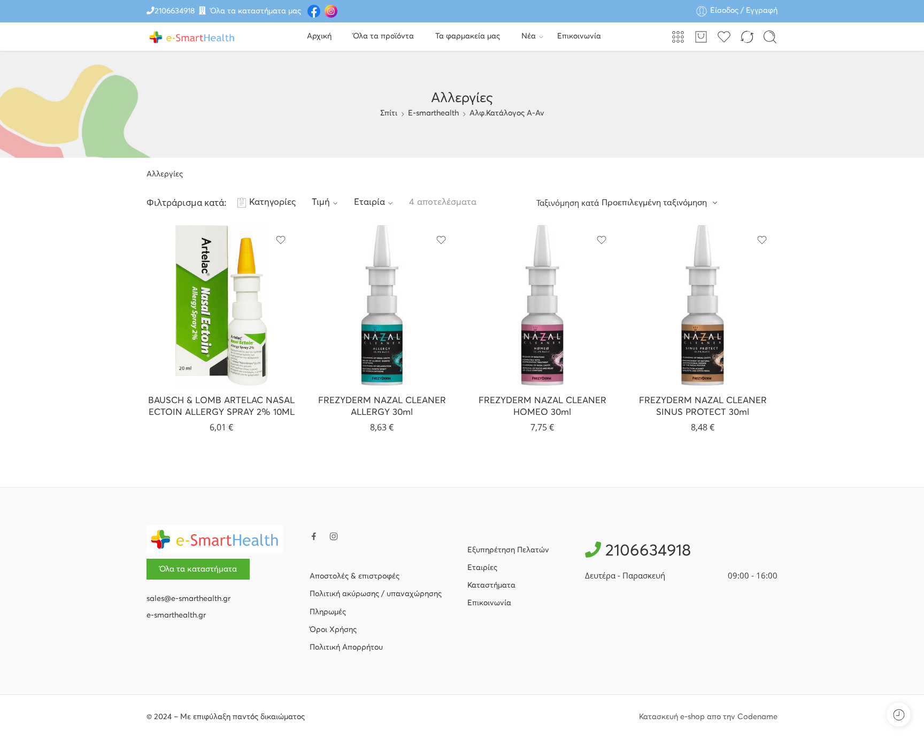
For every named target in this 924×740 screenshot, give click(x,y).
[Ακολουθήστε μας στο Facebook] (314, 536)
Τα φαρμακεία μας (467, 36)
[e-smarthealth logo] (215, 539)
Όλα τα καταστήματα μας (255, 11)
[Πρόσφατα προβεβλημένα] (899, 715)
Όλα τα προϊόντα (383, 36)
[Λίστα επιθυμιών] (280, 240)
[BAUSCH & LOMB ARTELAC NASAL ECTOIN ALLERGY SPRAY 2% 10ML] (221, 305)
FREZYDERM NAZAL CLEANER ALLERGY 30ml (382, 406)
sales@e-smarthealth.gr (188, 599)
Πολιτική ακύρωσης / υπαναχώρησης (376, 594)
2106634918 (175, 11)
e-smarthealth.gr (176, 615)
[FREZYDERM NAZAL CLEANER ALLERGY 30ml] (382, 305)
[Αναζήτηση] (770, 36)
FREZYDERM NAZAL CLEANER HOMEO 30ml (542, 406)
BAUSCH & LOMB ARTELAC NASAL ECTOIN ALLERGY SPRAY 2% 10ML (221, 406)
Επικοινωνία (579, 36)
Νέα (528, 36)
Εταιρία (369, 202)
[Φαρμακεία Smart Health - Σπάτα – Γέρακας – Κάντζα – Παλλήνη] (192, 37)
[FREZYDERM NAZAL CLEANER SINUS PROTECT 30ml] (702, 305)
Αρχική (319, 36)
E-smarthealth (433, 113)
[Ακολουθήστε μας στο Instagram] (333, 536)
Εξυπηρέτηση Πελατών (508, 550)
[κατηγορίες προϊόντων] (678, 36)
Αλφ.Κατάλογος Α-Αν (506, 113)
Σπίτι (388, 113)
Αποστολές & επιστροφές (354, 576)
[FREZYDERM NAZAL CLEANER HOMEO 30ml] (542, 305)
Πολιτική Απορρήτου (346, 647)
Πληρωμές (328, 612)
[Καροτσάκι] (701, 36)
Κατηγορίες (272, 202)
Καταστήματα (491, 585)
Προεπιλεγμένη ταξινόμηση (654, 202)
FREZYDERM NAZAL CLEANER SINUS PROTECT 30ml (703, 406)
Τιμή (321, 202)
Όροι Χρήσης (333, 630)
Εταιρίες (482, 568)
